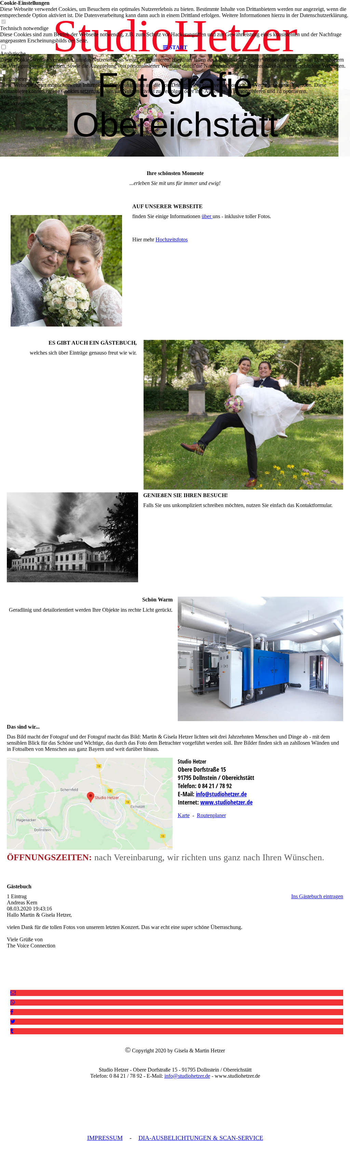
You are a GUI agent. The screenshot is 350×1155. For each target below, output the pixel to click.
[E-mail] (13, 993)
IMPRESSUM (105, 1137)
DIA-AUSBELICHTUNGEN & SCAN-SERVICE (200, 1137)
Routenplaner (211, 815)
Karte (184, 815)
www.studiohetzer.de (226, 802)
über (207, 216)
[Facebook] (11, 1012)
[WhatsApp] (12, 1002)
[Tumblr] (11, 1031)
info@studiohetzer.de (221, 794)
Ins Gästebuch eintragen (317, 896)
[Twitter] (12, 1021)
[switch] (3, 73)
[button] (175, 97)
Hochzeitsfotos (172, 239)
